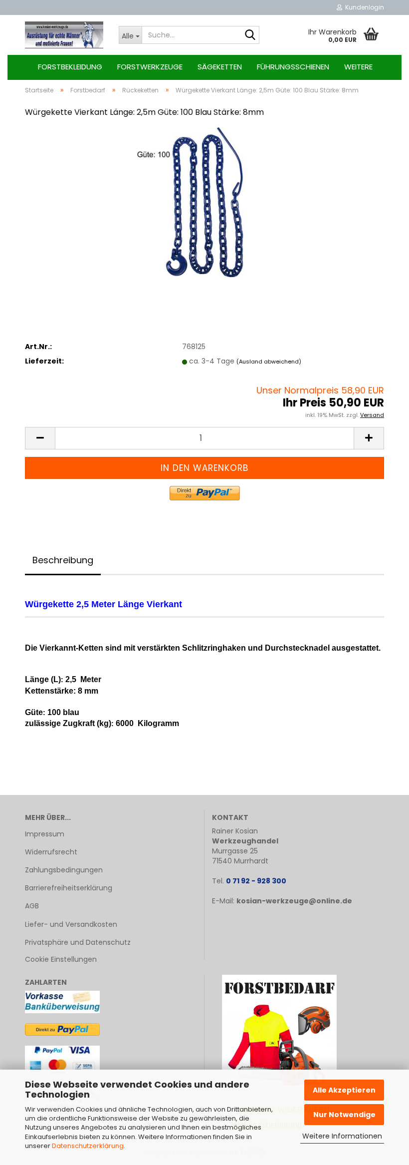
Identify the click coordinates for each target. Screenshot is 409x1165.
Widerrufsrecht (51, 852)
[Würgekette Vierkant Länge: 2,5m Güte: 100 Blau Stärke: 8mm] (204, 202)
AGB (32, 906)
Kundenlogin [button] (363, 7)
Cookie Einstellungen (61, 959)
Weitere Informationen (342, 1136)
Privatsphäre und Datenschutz (78, 942)
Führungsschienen (293, 66)
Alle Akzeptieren (344, 1090)
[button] (40, 438)
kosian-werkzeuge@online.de (294, 901)
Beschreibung (62, 560)
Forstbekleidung (70, 66)
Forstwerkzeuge (150, 66)
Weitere (358, 66)
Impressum (44, 834)
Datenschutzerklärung (88, 1146)
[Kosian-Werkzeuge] (64, 35)
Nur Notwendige (344, 1115)
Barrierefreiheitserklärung (68, 888)
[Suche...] (249, 35)
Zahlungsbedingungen (64, 870)
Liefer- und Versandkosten (71, 924)
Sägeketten (220, 66)
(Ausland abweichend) (268, 362)
